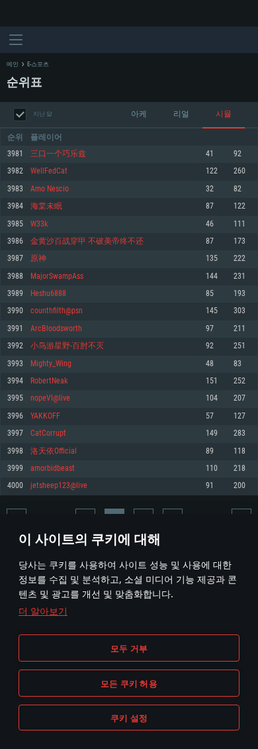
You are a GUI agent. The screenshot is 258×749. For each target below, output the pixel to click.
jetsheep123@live (58, 485)
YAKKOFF (45, 416)
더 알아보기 (43, 611)
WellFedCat (48, 171)
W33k (39, 224)
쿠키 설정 (129, 718)
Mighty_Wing (50, 364)
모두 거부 (129, 648)
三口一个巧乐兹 (58, 154)
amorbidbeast (52, 468)
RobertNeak (48, 381)
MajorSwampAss (56, 276)
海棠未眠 (46, 206)
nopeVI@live (50, 398)
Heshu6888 (48, 293)
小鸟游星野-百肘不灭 (67, 346)
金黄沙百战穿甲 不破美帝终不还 (87, 241)
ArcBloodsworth (56, 328)
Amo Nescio (49, 189)
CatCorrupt (48, 433)
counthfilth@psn (56, 311)
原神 (38, 258)
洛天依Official (53, 451)
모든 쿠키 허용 (129, 683)
